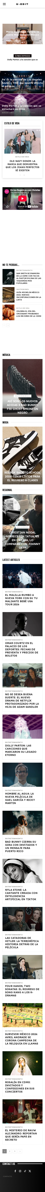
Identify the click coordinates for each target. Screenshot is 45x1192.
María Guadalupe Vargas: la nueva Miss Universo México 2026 (22, 34)
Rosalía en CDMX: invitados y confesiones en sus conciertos (19, 1087)
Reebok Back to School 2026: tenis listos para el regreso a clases (22, 476)
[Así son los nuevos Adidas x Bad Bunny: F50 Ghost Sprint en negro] (22, 388)
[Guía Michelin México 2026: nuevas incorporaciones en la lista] (8, 295)
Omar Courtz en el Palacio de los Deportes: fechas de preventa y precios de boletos (21, 649)
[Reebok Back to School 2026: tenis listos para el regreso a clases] (22, 455)
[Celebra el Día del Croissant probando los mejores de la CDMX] (8, 312)
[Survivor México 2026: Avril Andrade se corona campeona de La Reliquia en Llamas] (22, 1015)
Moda (22, 467)
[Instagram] (20, 1171)
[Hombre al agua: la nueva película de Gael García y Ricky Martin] (22, 775)
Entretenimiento (22, 28)
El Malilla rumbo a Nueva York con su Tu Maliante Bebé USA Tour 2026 (21, 599)
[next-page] (24, 175)
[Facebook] (15, 1171)
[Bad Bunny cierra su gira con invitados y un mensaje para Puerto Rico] (22, 823)
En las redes (22, 527)
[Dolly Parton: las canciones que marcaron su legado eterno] (22, 727)
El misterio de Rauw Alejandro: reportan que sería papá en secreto (21, 1135)
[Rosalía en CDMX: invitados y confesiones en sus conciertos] (22, 1063)
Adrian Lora (12, 41)
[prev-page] (20, 175)
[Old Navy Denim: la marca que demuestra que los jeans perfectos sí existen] (22, 141)
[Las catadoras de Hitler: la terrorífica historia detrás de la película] (22, 919)
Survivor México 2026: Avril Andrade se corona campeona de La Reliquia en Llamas (21, 1039)
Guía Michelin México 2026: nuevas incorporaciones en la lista (28, 296)
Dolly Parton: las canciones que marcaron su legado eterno (20, 750)
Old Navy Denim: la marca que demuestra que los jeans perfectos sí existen (22, 166)
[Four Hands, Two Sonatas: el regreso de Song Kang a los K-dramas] (22, 967)
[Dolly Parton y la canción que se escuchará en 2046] (22, 105)
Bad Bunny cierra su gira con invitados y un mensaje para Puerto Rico (21, 846)
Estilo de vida (22, 157)
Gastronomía (22, 289)
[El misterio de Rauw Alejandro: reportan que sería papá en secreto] (22, 1111)
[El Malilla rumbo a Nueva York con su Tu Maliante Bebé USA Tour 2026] (22, 576)
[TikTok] (25, 1171)
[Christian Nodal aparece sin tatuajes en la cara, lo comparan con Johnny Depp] (22, 523)
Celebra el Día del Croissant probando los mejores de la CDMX (28, 313)
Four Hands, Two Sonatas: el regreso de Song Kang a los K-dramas (22, 990)
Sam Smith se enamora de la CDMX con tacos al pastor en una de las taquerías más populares (28, 278)
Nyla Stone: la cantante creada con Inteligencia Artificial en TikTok (21, 894)
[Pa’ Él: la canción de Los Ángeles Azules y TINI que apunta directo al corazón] (22, 82)
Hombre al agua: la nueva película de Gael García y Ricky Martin (20, 798)
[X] (30, 1171)
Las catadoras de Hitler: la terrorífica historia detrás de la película (22, 942)
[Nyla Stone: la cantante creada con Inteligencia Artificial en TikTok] (22, 871)
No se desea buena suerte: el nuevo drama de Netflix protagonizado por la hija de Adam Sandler (22, 700)
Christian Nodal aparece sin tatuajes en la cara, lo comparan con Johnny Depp (22, 540)
